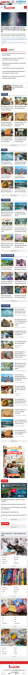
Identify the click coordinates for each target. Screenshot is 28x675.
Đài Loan (16, 591)
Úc (2, 593)
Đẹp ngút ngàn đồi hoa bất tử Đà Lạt (9, 512)
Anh (3, 617)
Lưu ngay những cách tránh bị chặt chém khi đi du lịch (20, 214)
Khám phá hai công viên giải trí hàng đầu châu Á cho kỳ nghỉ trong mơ (20, 297)
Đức (3, 619)
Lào (15, 561)
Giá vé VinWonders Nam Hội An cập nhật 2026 (13, 68)
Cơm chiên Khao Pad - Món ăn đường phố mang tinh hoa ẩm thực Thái (7, 191)
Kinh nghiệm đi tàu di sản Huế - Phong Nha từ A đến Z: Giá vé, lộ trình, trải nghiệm (13, 59)
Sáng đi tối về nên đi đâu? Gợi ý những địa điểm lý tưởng (7, 229)
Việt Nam (4, 94)
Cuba (15, 649)
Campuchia (4, 561)
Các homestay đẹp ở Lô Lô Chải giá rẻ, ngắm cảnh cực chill (14, 42)
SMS (11, 673)
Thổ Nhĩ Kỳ (4, 623)
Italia (15, 619)
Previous (2, 87)
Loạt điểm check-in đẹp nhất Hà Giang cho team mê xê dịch (12, 29)
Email (18, 673)
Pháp (15, 617)
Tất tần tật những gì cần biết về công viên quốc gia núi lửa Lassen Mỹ (21, 191)
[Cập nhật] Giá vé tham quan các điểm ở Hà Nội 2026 (17, 87)
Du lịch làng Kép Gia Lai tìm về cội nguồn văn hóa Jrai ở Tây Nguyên (7, 139)
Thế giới (4, 149)
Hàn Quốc (16, 587)
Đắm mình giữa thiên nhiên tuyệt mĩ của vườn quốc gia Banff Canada (14, 54)
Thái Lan (4, 557)
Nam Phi (4, 651)
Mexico (15, 651)
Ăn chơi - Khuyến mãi (7, 255)
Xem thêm (14, 566)
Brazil (15, 648)
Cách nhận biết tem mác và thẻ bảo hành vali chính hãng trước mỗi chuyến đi (21, 283)
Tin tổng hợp (5, 200)
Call (4, 673)
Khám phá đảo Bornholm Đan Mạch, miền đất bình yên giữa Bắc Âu (14, 64)
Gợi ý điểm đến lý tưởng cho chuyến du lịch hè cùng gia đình (6, 269)
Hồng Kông (16, 589)
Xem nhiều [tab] (11, 49)
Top (25, 673)
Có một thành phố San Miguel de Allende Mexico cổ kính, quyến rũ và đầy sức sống (13, 72)
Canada (4, 648)
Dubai (3, 591)
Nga (15, 621)
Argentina (4, 653)
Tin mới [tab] (4, 49)
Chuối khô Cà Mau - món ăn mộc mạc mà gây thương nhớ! (20, 124)
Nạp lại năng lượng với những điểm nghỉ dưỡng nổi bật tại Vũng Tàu (6, 297)
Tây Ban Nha (17, 623)
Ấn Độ (15, 593)
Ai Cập (15, 653)
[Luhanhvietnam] (14, 666)
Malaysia (4, 559)
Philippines (16, 563)
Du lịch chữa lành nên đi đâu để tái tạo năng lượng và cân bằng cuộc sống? (21, 229)
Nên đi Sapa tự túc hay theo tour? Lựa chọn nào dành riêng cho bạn (14, 40)
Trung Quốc (4, 589)
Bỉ (2, 621)
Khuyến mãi (5, 523)
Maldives (4, 563)
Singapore (16, 557)
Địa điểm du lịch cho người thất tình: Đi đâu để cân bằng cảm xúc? (20, 245)
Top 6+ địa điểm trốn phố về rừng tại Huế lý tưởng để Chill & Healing (20, 139)
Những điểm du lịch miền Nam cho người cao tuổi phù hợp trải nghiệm (7, 245)
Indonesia (16, 559)
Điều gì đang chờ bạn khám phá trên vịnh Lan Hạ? (12, 504)
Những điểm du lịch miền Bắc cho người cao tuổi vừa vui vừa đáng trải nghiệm (14, 37)
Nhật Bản (4, 587)
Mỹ (3, 649)
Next (26, 87)
